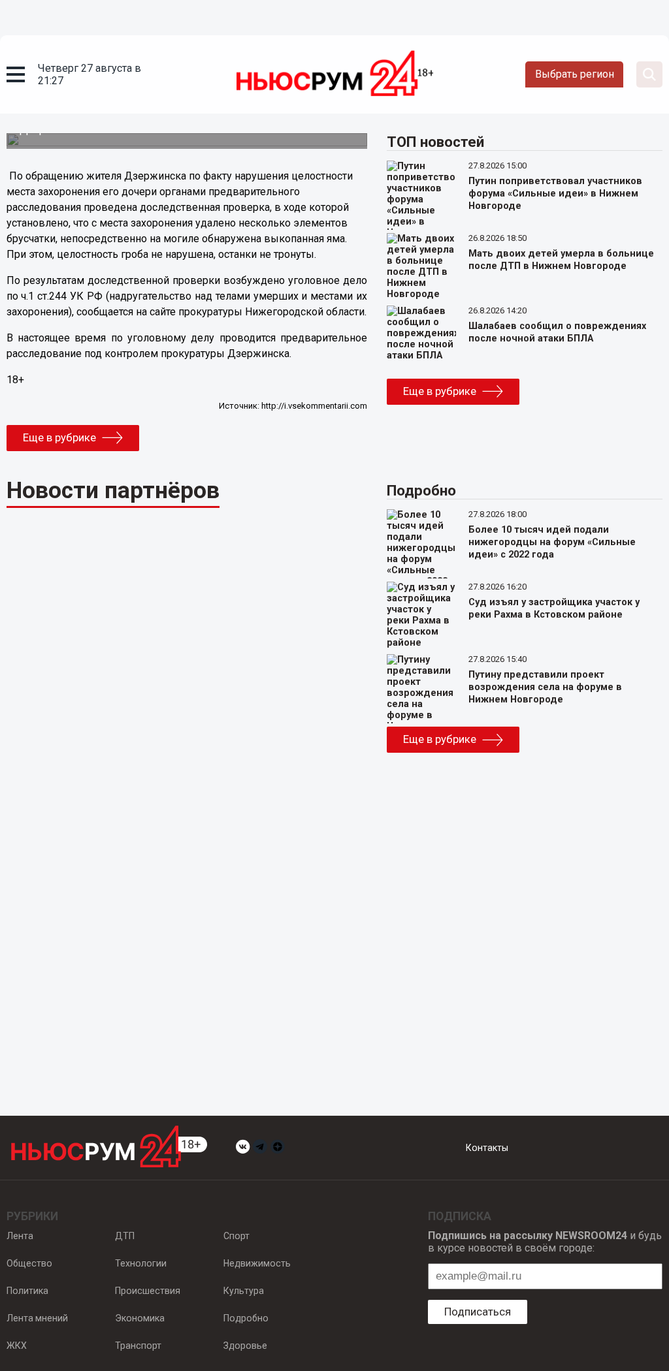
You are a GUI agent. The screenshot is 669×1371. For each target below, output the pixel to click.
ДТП (125, 1236)
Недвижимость (257, 1263)
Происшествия (147, 1290)
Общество (29, 1263)
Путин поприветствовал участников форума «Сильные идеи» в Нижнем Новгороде (555, 194)
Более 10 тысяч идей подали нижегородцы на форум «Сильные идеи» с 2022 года (552, 542)
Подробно (246, 1318)
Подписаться (477, 1311)
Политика (27, 1290)
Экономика (140, 1318)
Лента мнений (37, 1318)
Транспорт (138, 1345)
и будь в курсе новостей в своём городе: (545, 1241)
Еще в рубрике (59, 437)
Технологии (141, 1263)
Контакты (487, 1147)
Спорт (236, 1236)
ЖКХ (17, 1345)
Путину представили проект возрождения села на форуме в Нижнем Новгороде (545, 687)
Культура (243, 1290)
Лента (20, 1236)
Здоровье (245, 1345)
